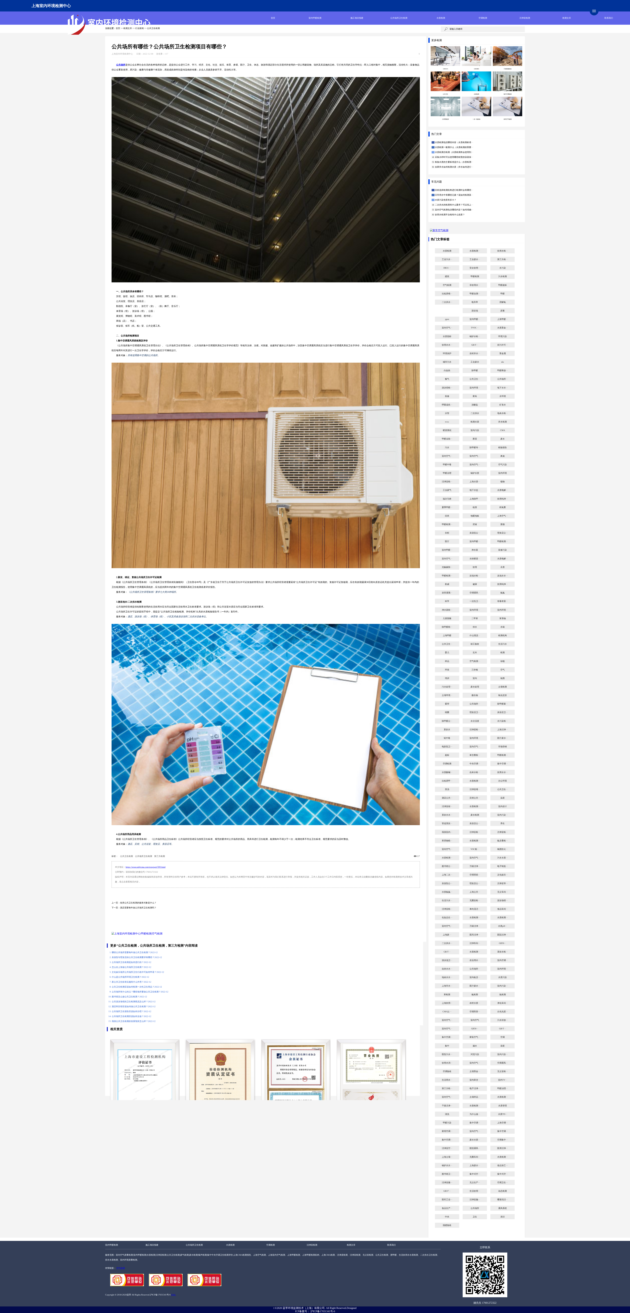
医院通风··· (475, 1148)
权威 (447, 584)
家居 (475, 439)
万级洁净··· (475, 866)
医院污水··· (447, 1054)
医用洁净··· (502, 1148)
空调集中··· (502, 1140)
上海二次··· (447, 875)
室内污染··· (502, 815)
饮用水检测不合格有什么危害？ (449, 215)
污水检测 (502, 276)
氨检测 (475, 994)
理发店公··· (502, 533)
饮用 (475, 567)
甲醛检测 (475, 276)
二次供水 (475, 413)
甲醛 (502, 294)
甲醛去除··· (447, 439)
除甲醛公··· (447, 721)
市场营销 (502, 746)
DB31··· (447, 268)
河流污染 (475, 1054)
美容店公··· (475, 823)
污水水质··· (502, 858)
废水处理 (475, 687)
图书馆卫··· (447, 1174)
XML (173, 1295)
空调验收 (447, 1071)
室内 (475, 678)
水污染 (502, 268)
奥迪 (502, 456)
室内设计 (502, 806)
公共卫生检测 (153, 28)
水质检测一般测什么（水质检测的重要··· (453, 147)
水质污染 (502, 977)
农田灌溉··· (447, 593)
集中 (447, 1046)
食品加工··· (502, 1165)
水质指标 (447, 336)
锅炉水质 (475, 473)
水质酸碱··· (447, 772)
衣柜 (447, 533)
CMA (502, 430)
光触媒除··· (447, 567)
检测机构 (502, 635)
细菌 (447, 712)
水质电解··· (502, 490)
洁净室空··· (447, 1148)
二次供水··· (447, 302)
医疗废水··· (502, 738)
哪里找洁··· (502, 1199)
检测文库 (566, 18)
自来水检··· (475, 772)
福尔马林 (447, 499)
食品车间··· (502, 909)
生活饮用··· (475, 1191)
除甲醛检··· (447, 627)
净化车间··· (502, 1003)
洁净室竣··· (447, 806)
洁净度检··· (475, 729)
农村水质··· (475, 1003)
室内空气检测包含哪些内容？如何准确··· (453, 210)
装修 (447, 396)
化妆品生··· (447, 917)
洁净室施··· (475, 1199)
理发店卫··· (475, 712)
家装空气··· (475, 1037)
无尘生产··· (475, 1182)
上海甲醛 (447, 635)
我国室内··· (447, 832)
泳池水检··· (475, 576)
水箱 (502, 627)
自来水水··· (447, 969)
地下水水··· (502, 388)
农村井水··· (475, 353)
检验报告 (502, 447)
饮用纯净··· (502, 499)
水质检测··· (475, 251)
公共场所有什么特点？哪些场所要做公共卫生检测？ (140, 992)
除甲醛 (475, 370)
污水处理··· (447, 687)
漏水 (475, 1046)
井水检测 (502, 422)
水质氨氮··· (447, 892)
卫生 (475, 1217)
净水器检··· (447, 610)
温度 (502, 798)
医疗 (447, 541)
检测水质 (475, 422)
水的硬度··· (475, 559)
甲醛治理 (447, 473)
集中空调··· (502, 764)
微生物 (475, 695)
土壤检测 (502, 687)
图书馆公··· (447, 866)
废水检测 (475, 815)
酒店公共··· (447, 798)
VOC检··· (475, 849)
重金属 (502, 353)
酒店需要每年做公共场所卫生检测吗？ (138, 908)
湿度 (502, 1046)
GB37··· (447, 1191)
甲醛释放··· (502, 370)
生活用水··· (447, 1080)
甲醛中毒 (447, 464)
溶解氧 (502, 302)
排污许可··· (502, 345)
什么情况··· (475, 635)
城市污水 (447, 362)
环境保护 (447, 353)
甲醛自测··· (475, 294)
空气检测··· (475, 661)
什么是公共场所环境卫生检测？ (130, 977)
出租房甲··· (447, 781)
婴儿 (447, 652)
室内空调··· (502, 960)
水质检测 (441, 18)
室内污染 (475, 430)
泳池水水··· (502, 576)
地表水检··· (502, 413)
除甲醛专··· (475, 447)
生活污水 (502, 644)
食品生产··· (447, 1208)
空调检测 (483, 18)
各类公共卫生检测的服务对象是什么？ (138, 903)
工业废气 (447, 490)
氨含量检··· (502, 841)
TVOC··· (475, 328)
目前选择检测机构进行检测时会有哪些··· (453, 190)
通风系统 (502, 1208)
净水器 (475, 550)
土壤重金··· (475, 1071)
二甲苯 (475, 618)
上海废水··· (475, 1165)
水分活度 (475, 721)
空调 (502, 1037)
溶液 (475, 524)
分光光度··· (502, 1011)
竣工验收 (475, 644)
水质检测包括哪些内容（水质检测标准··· (453, 142)
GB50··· (502, 943)
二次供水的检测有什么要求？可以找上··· (453, 205)
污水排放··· (502, 1020)
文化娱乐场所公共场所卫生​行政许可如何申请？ (138, 972)
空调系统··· (475, 875)
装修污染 (502, 550)
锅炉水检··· (475, 336)
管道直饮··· (447, 823)
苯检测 (447, 994)
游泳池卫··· (447, 960)
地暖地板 (475, 516)
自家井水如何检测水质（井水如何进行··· (453, 167)
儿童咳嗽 (447, 618)
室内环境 (502, 473)
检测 (502, 652)
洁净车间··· (475, 943)
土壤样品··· (475, 1097)
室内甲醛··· (475, 319)
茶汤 (447, 789)
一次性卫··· (475, 601)
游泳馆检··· (447, 388)
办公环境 (502, 781)
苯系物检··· (447, 841)
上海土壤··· (447, 1157)
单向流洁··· (475, 909)
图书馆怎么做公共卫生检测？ (129, 997)
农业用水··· (475, 960)
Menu (594, 11)
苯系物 (502, 618)
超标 (447, 755)
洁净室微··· (447, 1182)
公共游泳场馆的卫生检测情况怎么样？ (134, 1001)
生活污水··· (447, 900)
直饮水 (447, 729)
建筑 (447, 276)
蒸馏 (502, 524)
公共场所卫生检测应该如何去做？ (131, 1016)
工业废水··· (475, 259)
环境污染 (502, 336)
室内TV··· (502, 1080)
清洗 (447, 1114)
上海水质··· (475, 481)
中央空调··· (475, 764)
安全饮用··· (475, 268)
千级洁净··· (447, 1106)
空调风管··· (475, 1011)
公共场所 (475, 1208)
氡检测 (502, 994)
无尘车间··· (502, 892)
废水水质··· (475, 1140)
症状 (447, 516)
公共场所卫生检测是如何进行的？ (131, 962)
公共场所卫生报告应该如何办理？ (131, 1011)
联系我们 (608, 18)
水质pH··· (502, 926)
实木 (475, 652)
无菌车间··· (475, 1157)
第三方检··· (502, 259)
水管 (447, 413)
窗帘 (447, 704)
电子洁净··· (475, 1088)
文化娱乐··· (502, 875)
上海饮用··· (447, 1003)
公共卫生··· (475, 379)
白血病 (447, 370)
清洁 (502, 1217)
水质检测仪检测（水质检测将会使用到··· (453, 152)
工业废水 (475, 362)
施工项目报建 (356, 18)
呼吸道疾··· (447, 405)
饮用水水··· (447, 345)
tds (502, 362)
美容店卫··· (502, 712)
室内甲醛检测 (315, 18)
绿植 (502, 661)
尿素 (502, 311)
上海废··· (447, 935)
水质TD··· (502, 1114)
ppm (447, 319)
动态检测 (502, 1191)
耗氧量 (502, 507)
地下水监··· (475, 490)
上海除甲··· (475, 499)
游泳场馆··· (502, 900)
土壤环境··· (447, 695)
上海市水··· (447, 986)
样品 (447, 661)
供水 (475, 627)
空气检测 (447, 285)
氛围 (502, 678)
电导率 (475, 302)
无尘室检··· (502, 1071)
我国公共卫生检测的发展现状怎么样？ (134, 1021)
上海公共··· (475, 892)
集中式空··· (475, 1174)
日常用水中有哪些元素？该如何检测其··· (453, 195)
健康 (475, 584)
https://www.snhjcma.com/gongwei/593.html (146, 867)
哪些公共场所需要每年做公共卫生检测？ (135, 952)
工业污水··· (447, 259)
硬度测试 (447, 430)
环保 (447, 670)
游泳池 (475, 311)
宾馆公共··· (475, 798)
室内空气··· (447, 328)
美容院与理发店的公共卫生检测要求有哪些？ (137, 957)
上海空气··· (502, 516)
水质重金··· (502, 328)
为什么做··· (475, 1114)
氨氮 (502, 593)
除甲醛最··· (502, 704)
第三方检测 (159, 856)
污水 (447, 447)
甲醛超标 (502, 285)
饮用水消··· (447, 1063)
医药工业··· (447, 1199)
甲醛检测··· (447, 524)
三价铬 (475, 670)
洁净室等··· (502, 883)
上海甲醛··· (502, 319)
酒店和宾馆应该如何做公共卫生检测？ (134, 1006)
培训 (447, 678)
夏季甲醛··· (447, 507)
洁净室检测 (524, 18)
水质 (502, 567)
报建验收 (447, 1225)
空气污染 (502, 464)
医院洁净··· (502, 935)
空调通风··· (475, 593)
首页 (273, 18)
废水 (502, 439)
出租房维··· (447, 294)
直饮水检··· (502, 952)
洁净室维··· (475, 789)
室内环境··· (475, 388)
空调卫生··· (502, 1182)
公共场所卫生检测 (398, 18)
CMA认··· (447, 1011)
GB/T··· (474, 345)
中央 (447, 1217)
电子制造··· (502, 866)
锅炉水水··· (447, 1165)
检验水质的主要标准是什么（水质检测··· (453, 162)
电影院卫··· (447, 746)
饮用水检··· (502, 251)
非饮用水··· (475, 285)
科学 (447, 601)
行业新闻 (139, 28)
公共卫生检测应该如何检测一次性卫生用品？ (137, 987)
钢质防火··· (502, 849)
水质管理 (502, 1106)
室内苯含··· (475, 1080)
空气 (502, 670)
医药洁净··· (475, 935)
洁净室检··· (447, 481)
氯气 (447, 379)
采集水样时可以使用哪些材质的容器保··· (453, 157)
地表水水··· (447, 977)
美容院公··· (475, 533)
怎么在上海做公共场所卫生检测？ (131, 967)
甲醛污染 (447, 1123)
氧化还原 (502, 695)
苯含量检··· (475, 755)
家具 (475, 396)
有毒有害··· (502, 601)
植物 (502, 481)
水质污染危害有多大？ (445, 200)
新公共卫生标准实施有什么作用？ (131, 982)
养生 (502, 823)
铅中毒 (447, 738)
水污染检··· (502, 721)
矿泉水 (502, 405)
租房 (475, 507)
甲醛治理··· (502, 1088)
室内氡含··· (475, 977)
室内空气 (475, 1020)
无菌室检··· (475, 900)
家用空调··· (447, 1131)
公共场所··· (502, 379)
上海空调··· (502, 1123)
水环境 (502, 396)
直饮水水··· (447, 815)
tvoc (447, 422)
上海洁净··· (502, 729)
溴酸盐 (475, 405)
